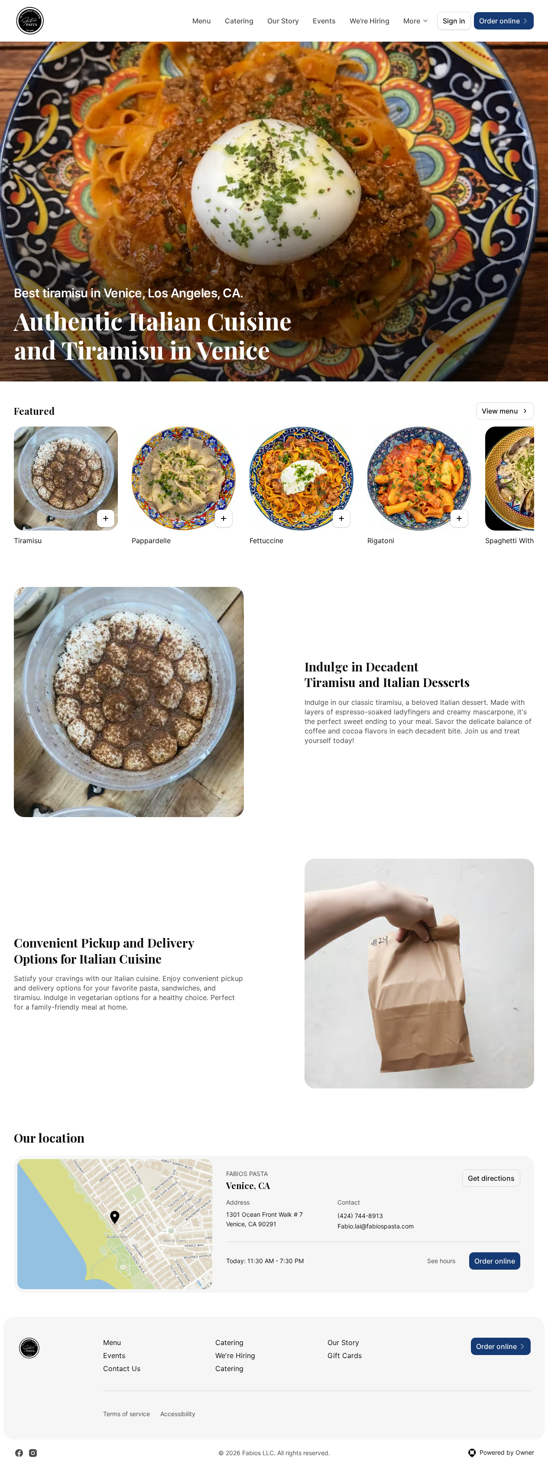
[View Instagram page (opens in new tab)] (33, 1453)
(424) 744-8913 (360, 1216)
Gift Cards (345, 1355)
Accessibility (177, 1413)
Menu (201, 20)
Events (324, 20)
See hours (441, 1260)
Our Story (283, 20)
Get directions (491, 1178)
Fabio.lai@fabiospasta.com (375, 1226)
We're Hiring (369, 20)
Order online (494, 1261)
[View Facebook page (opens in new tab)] (19, 1453)
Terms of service (126, 1413)
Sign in (454, 20)
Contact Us (121, 1368)
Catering (239, 20)
